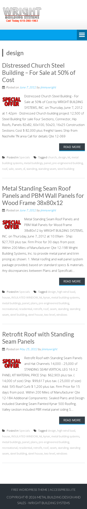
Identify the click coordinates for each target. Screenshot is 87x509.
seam (18, 169)
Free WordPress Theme (29, 489)
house (6, 297)
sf (24, 169)
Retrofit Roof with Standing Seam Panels (38, 338)
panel (47, 163)
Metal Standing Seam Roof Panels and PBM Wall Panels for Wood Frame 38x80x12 (43, 195)
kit (69, 157)
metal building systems (65, 297)
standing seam (47, 169)
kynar (46, 297)
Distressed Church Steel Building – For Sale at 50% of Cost (39, 72)
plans (34, 303)
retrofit (37, 309)
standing (31, 169)
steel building (65, 169)
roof (4, 169)
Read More (72, 147)
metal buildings (33, 163)
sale (11, 169)
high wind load (66, 292)
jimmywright (48, 87)
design (62, 157)
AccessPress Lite (63, 489)
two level (49, 315)
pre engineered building (67, 163)
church (52, 157)
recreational (10, 309)
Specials (24, 157)
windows (61, 315)
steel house (35, 315)
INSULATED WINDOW (24, 297)
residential (25, 309)
